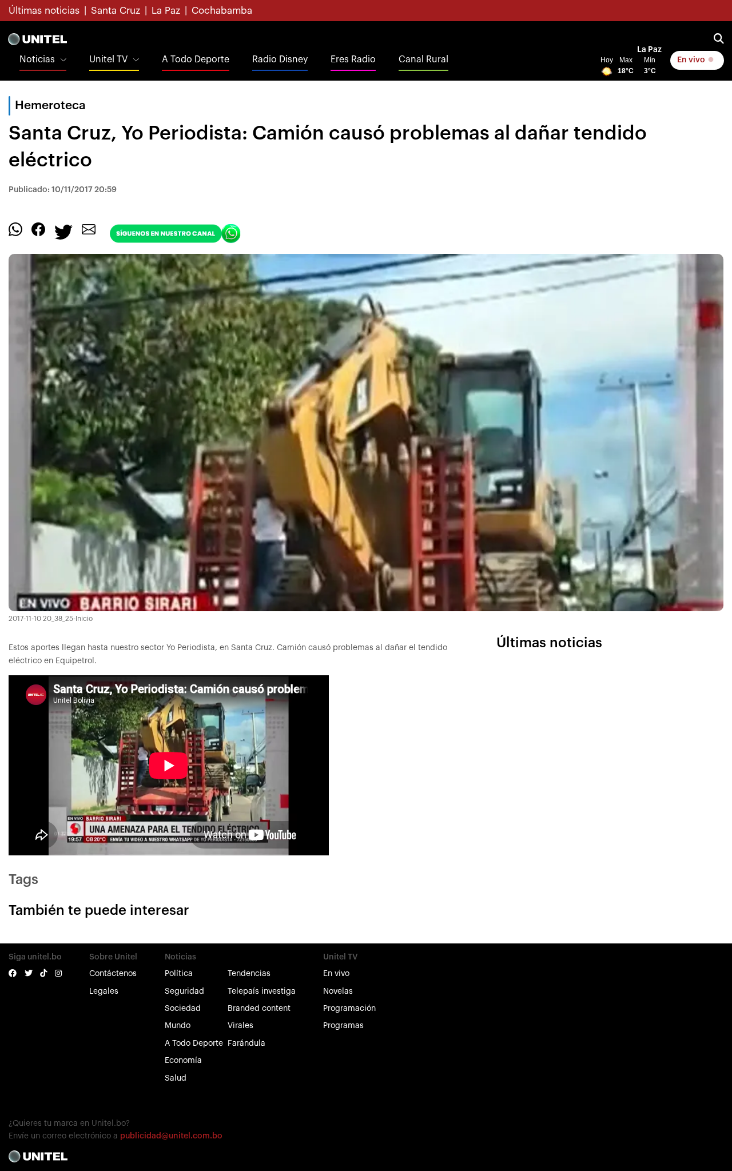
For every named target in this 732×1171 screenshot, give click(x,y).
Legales (103, 991)
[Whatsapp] (15, 229)
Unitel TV (108, 59)
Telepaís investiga (262, 991)
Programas (343, 1026)
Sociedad (183, 1009)
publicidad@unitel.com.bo (171, 1136)
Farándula (246, 1043)
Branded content (259, 1009)
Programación (349, 1009)
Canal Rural (423, 59)
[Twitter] (63, 232)
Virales (240, 1026)
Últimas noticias (44, 10)
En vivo (692, 60)
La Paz (166, 10)
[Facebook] (38, 229)
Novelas (338, 991)
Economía (183, 1061)
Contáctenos (113, 974)
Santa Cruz (115, 10)
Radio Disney (280, 59)
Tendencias (249, 974)
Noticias (37, 59)
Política (179, 974)
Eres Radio (353, 59)
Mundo (177, 1026)
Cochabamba (222, 10)
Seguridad (184, 991)
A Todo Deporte (195, 59)
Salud (175, 1078)
